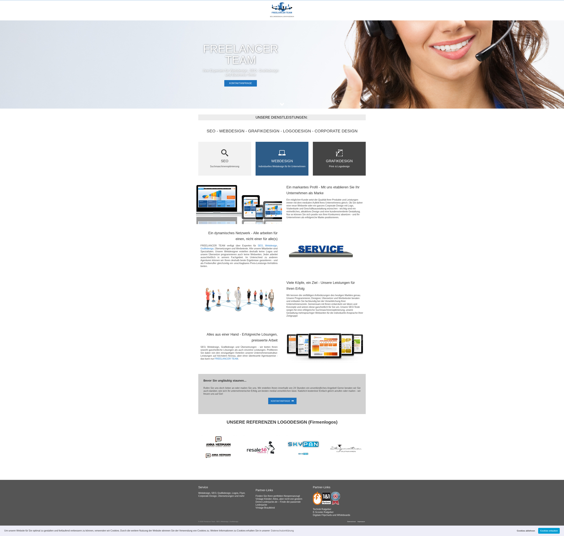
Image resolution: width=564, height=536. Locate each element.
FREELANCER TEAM (226, 358)
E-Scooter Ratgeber (323, 512)
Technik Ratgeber (322, 509)
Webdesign (271, 245)
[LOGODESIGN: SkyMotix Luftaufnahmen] (346, 448)
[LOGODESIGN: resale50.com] (261, 448)
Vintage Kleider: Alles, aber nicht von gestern (279, 499)
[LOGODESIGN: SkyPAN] (303, 448)
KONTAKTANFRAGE (240, 83)
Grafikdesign (207, 248)
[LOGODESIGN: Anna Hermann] (218, 448)
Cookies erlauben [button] (549, 531)
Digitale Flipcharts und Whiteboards (331, 515)
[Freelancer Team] (282, 8)
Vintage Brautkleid (265, 507)
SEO (260, 245)
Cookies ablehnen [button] (526, 531)
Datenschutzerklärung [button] (282, 530)
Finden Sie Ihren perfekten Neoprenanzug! (278, 496)
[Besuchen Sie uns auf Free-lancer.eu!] (317, 498)
